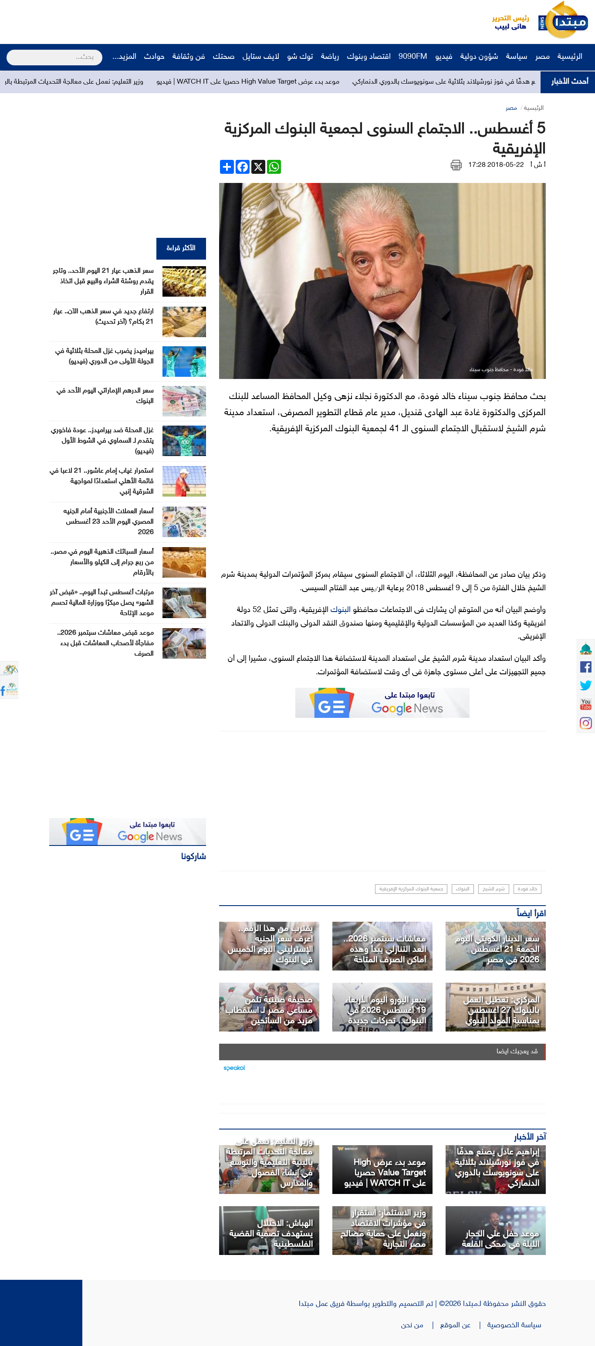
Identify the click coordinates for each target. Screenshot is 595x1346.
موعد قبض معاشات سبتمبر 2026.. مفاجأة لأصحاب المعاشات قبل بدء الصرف (105, 643)
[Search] (10, 52)
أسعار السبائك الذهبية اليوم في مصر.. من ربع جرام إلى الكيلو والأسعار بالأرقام (102, 562)
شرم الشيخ (494, 889)
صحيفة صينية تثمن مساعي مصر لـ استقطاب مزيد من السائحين (269, 1010)
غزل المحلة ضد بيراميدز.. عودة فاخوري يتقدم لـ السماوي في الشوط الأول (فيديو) (102, 441)
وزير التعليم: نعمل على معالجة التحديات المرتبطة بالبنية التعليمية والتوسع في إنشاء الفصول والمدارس (270, 1162)
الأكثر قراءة (181, 248)
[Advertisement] (163, 19)
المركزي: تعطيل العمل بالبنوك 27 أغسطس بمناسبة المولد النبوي (501, 1010)
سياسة (516, 57)
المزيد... (124, 57)
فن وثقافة (188, 57)
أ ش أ (538, 165)
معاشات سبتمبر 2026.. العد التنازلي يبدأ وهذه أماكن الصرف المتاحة (384, 949)
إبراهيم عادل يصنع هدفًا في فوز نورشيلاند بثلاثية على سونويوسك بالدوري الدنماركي (497, 1168)
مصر (542, 57)
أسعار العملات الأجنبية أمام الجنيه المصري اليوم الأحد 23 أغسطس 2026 (109, 522)
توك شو (300, 57)
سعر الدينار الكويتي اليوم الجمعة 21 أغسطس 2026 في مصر (497, 949)
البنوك (341, 610)
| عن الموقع (463, 1325)
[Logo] (505, 19)
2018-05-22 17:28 (496, 165)
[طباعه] (456, 165)
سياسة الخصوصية (516, 1325)
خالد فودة (527, 889)
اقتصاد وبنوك (369, 57)
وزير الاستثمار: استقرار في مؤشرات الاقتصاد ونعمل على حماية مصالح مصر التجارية (383, 1229)
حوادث (154, 57)
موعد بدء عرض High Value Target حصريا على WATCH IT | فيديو (294, 82)
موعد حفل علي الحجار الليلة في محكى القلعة (500, 1239)
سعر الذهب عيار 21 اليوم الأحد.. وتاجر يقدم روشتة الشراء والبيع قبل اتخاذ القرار (103, 281)
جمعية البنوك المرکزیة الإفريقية (411, 889)
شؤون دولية (479, 57)
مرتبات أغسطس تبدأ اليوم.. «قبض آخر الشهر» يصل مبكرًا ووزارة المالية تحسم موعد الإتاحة (102, 603)
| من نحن (420, 1325)
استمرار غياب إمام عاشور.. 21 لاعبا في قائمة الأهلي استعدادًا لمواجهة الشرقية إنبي (102, 481)
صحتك (224, 57)
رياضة (330, 57)
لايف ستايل (261, 57)
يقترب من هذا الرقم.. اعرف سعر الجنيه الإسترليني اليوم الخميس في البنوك (270, 944)
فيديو (444, 57)
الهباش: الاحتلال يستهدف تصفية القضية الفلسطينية (271, 1234)
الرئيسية (571, 57)
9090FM (413, 57)
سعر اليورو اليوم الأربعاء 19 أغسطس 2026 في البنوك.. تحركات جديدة (385, 1010)
